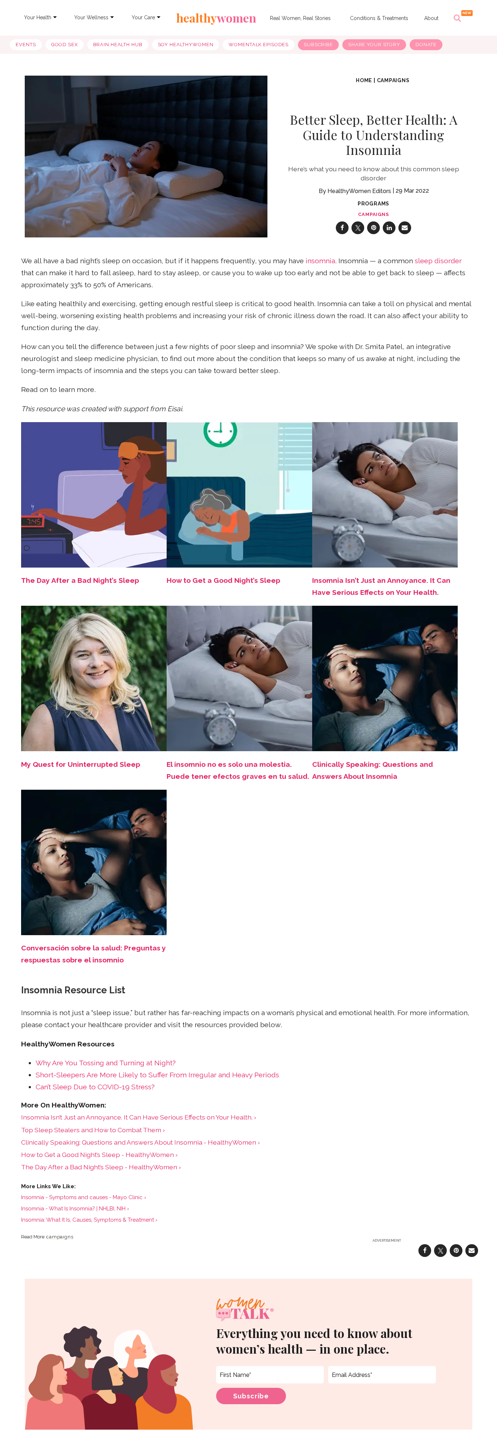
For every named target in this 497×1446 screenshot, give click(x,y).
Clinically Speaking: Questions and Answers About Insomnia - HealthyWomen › (140, 1142)
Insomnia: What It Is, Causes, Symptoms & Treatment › (89, 1220)
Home (364, 80)
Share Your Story (374, 44)
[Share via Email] (404, 227)
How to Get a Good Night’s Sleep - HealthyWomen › (99, 1154)
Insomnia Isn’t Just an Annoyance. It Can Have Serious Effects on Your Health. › (138, 1117)
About (431, 18)
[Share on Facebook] (342, 227)
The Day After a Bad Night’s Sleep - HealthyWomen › (101, 1167)
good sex (64, 44)
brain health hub (118, 44)
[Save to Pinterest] (373, 227)
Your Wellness (91, 17)
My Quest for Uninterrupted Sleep (80, 764)
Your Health (37, 17)
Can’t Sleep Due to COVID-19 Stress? (95, 1087)
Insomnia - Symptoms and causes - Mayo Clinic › (83, 1197)
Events (26, 44)
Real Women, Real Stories (300, 18)
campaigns (393, 80)
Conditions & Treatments (379, 18)
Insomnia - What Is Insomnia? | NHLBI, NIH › (75, 1208)
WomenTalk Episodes (258, 44)
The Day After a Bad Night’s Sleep (80, 580)
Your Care (143, 17)
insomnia (320, 261)
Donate (426, 44)
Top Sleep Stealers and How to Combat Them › (93, 1130)
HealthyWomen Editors (359, 191)
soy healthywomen (186, 44)
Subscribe (318, 44)
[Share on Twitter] (357, 227)
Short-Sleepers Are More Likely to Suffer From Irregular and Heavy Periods (157, 1075)
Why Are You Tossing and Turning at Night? (106, 1063)
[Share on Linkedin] (389, 227)
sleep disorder (438, 261)
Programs (373, 204)
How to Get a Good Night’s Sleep (223, 580)
